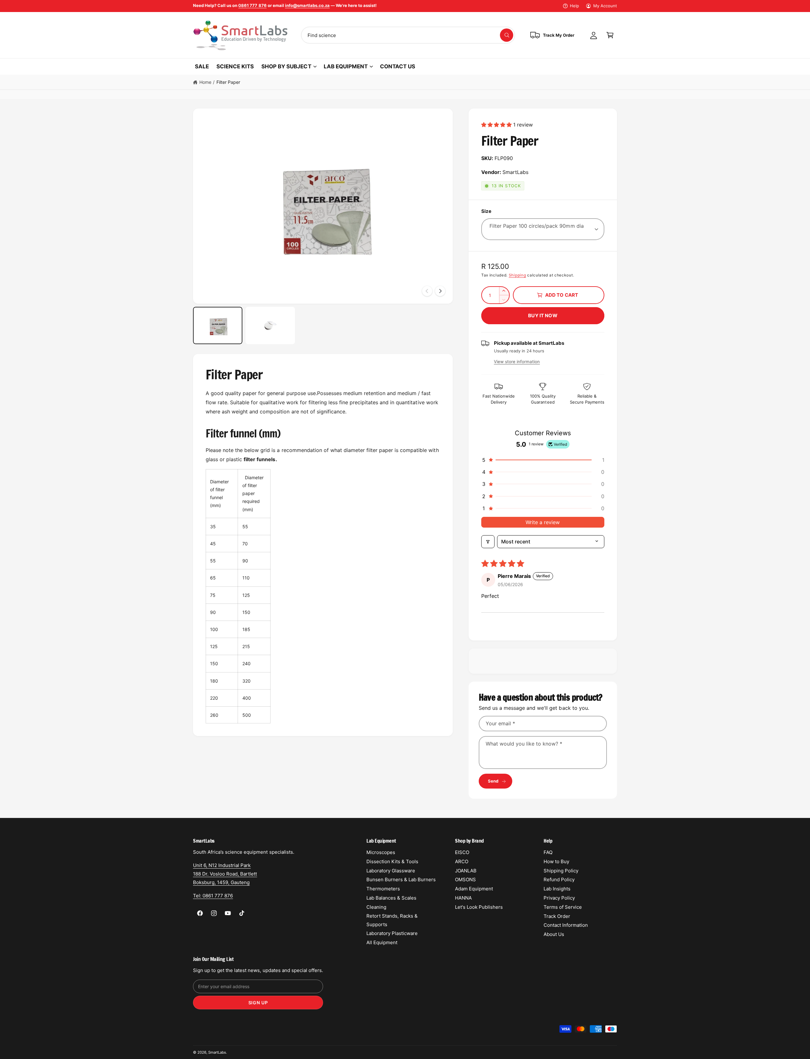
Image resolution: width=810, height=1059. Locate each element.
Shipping (517, 275)
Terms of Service (563, 907)
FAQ (548, 852)
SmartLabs (217, 1052)
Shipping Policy (561, 871)
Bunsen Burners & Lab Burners (401, 879)
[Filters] (488, 541)
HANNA (463, 898)
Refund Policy (559, 879)
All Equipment (381, 942)
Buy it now (543, 316)
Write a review (543, 522)
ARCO (461, 861)
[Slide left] (427, 291)
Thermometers (383, 889)
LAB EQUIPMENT (346, 66)
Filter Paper (228, 82)
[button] (610, 35)
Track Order (557, 916)
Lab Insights (557, 889)
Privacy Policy (559, 898)
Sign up (258, 1002)
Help (574, 5)
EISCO (462, 852)
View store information (517, 361)
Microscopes (380, 852)
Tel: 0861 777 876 (213, 896)
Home (205, 82)
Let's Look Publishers (479, 907)
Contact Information (566, 925)
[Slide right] (440, 291)
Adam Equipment (474, 889)
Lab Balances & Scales (391, 898)
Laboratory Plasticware (392, 933)
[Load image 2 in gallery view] (270, 325)
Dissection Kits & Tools (392, 861)
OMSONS (465, 879)
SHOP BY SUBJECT (286, 66)
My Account (605, 5)
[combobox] (408, 35)
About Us (554, 934)
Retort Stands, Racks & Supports (392, 920)
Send (493, 780)
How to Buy (556, 861)
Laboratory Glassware (390, 871)
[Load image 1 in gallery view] (217, 325)
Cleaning (376, 907)
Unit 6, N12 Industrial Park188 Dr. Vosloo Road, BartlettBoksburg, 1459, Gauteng (225, 873)
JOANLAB (466, 871)
